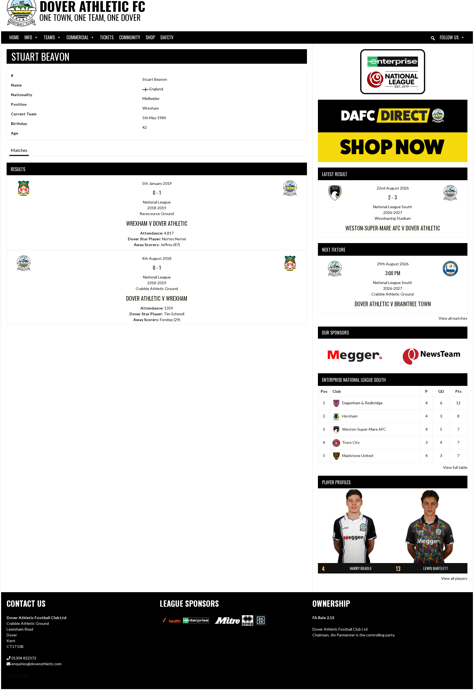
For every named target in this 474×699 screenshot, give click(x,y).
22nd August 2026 (393, 188)
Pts (458, 391)
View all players (454, 578)
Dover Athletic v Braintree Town (393, 304)
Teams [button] (49, 37)
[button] (433, 38)
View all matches (453, 318)
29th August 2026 (392, 263)
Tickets (107, 37)
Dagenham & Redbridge (362, 402)
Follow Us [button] (449, 37)
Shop (150, 37)
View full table (455, 467)
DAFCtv (166, 37)
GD (441, 391)
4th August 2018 (156, 258)
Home (14, 37)
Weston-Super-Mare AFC (364, 429)
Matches (19, 150)
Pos (324, 391)
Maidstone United (357, 455)
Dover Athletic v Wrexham (156, 298)
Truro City (351, 442)
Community (129, 37)
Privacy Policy (18, 675)
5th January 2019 (157, 183)
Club (336, 391)
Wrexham (150, 108)
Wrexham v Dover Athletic (156, 223)
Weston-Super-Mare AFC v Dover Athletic (392, 228)
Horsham (349, 416)
